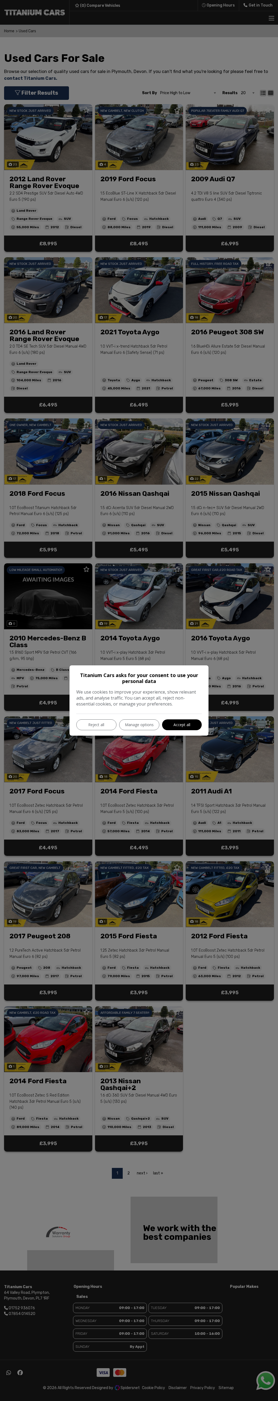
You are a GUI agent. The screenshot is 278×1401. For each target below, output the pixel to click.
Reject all (96, 724)
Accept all (181, 724)
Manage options (139, 724)
